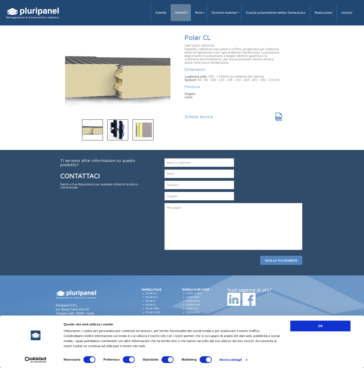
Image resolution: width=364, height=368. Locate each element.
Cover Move (192, 312)
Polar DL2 (151, 293)
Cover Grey (192, 297)
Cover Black (193, 304)
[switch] (129, 359)
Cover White (193, 300)
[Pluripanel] (32, 13)
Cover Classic (193, 293)
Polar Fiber (152, 308)
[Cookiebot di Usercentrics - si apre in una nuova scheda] (35, 360)
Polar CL (150, 304)
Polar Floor (152, 312)
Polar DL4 (151, 297)
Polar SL (150, 300)
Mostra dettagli (230, 359)
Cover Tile (191, 308)
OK (320, 326)
